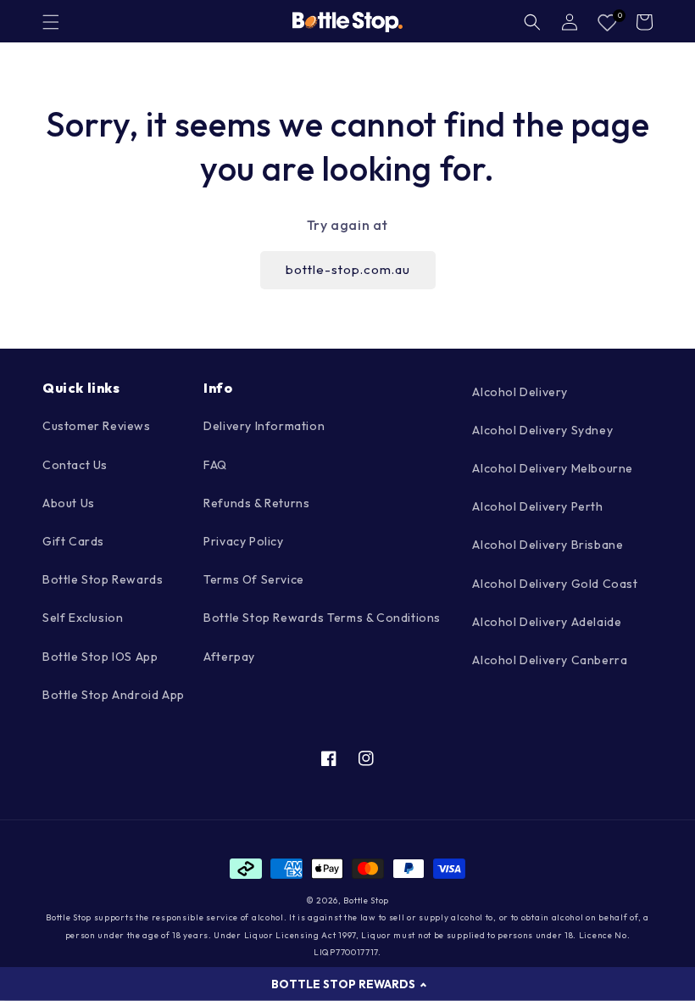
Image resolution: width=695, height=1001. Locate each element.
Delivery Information (264, 425)
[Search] (532, 22)
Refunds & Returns (256, 503)
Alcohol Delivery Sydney (542, 430)
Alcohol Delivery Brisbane (547, 544)
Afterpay (229, 656)
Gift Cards (73, 541)
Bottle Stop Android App (113, 694)
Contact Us (75, 465)
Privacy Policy (243, 541)
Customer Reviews (96, 425)
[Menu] (51, 22)
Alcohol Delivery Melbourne (552, 468)
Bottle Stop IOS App (100, 656)
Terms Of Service (253, 579)
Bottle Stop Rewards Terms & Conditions (322, 617)
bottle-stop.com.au (348, 269)
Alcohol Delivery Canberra (549, 660)
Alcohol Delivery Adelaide (546, 621)
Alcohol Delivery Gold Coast (554, 583)
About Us (68, 503)
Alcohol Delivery (520, 392)
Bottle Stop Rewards (102, 579)
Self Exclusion (82, 617)
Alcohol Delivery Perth (537, 506)
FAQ (215, 465)
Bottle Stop (366, 900)
